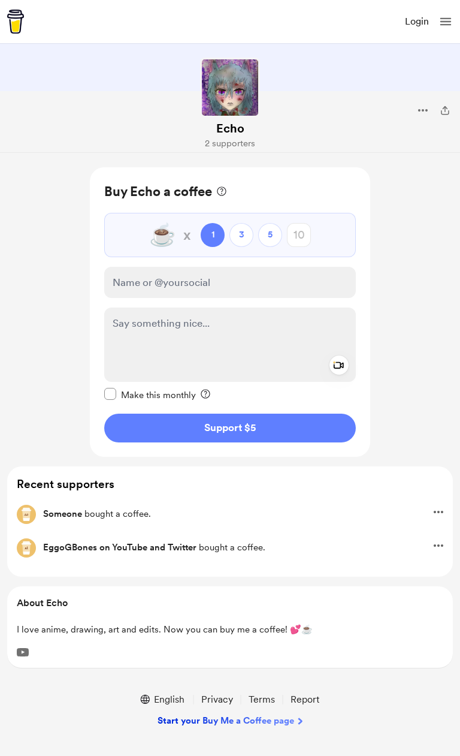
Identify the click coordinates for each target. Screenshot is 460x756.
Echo (230, 128)
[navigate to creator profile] (230, 88)
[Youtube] (23, 652)
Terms (262, 699)
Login (417, 21)
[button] (445, 21)
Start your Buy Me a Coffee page (226, 720)
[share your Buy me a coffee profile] (445, 110)
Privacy (217, 699)
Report (304, 699)
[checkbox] (150, 394)
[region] (230, 312)
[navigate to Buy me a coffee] (15, 22)
